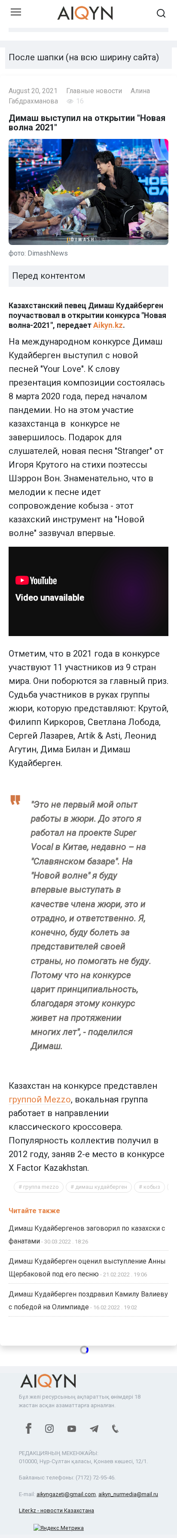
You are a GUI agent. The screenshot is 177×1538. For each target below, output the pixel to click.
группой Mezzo (40, 1099)
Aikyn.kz (108, 325)
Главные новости (94, 91)
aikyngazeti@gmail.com (66, 1494)
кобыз (151, 1187)
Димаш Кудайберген (101, 1187)
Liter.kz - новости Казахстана (56, 1510)
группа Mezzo (41, 1187)
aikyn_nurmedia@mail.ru (128, 1494)
